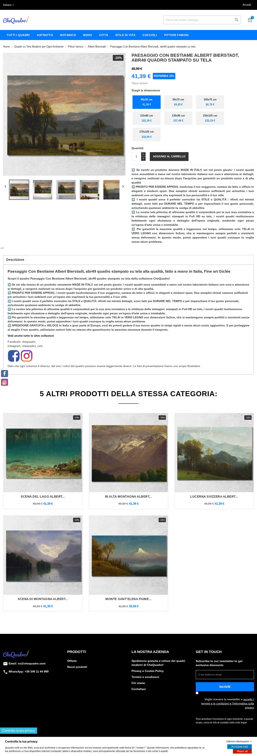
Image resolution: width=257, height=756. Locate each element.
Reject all (242, 751)
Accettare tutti (239, 746)
